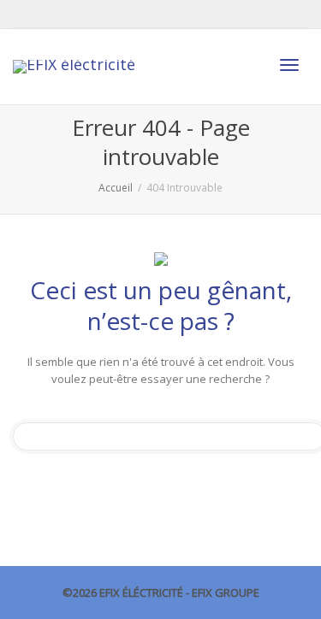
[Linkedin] (57, 14)
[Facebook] (28, 14)
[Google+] (86, 14)
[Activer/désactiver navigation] (289, 65)
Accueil (115, 187)
